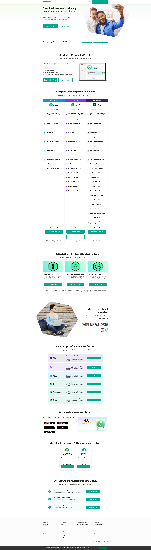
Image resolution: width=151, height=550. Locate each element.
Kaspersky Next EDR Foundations (82, 524)
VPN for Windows (63, 531)
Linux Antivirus (62, 529)
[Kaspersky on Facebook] (90, 541)
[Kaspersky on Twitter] (93, 541)
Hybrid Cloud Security (97, 531)
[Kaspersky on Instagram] (102, 541)
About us (76, 1)
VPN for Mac (62, 537)
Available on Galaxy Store (49, 423)
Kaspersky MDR (96, 526)
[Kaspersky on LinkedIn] (96, 541)
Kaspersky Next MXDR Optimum (82, 529)
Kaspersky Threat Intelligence (98, 529)
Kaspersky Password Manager (48, 531)
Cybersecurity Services (98, 524)
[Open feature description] (45, 114)
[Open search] (91, 1)
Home (60, 1)
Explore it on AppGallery (62, 423)
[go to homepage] (47, 2)
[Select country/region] (89, 1)
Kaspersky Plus (45, 524)
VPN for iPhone (62, 535)
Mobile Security (62, 526)
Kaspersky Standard (46, 522)
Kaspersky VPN (45, 529)
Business (65, 1)
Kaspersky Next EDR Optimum (82, 526)
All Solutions (45, 533)
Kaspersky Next (96, 522)
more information (74, 548)
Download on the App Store (49, 432)
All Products (79, 531)
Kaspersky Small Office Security (82, 522)
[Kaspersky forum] (104, 541)
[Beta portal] (107, 541)
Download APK (62, 427)
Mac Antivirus (62, 524)
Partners (70, 1)
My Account (101, 1)
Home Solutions (46, 520)
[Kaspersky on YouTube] (99, 541)
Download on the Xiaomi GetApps (49, 427)
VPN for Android (62, 533)
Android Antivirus (63, 522)
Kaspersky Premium (46, 526)
